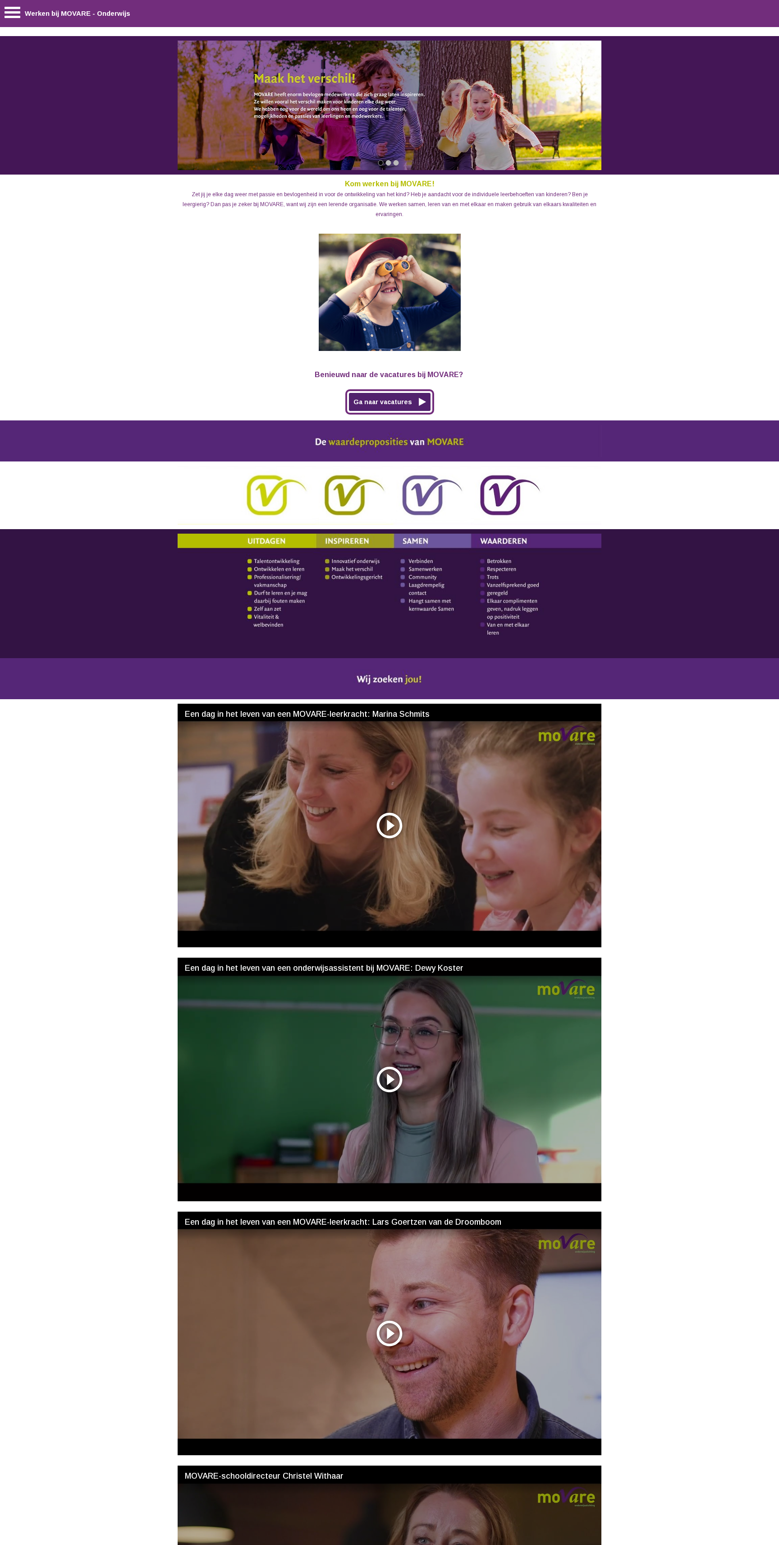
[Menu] (12, 15)
